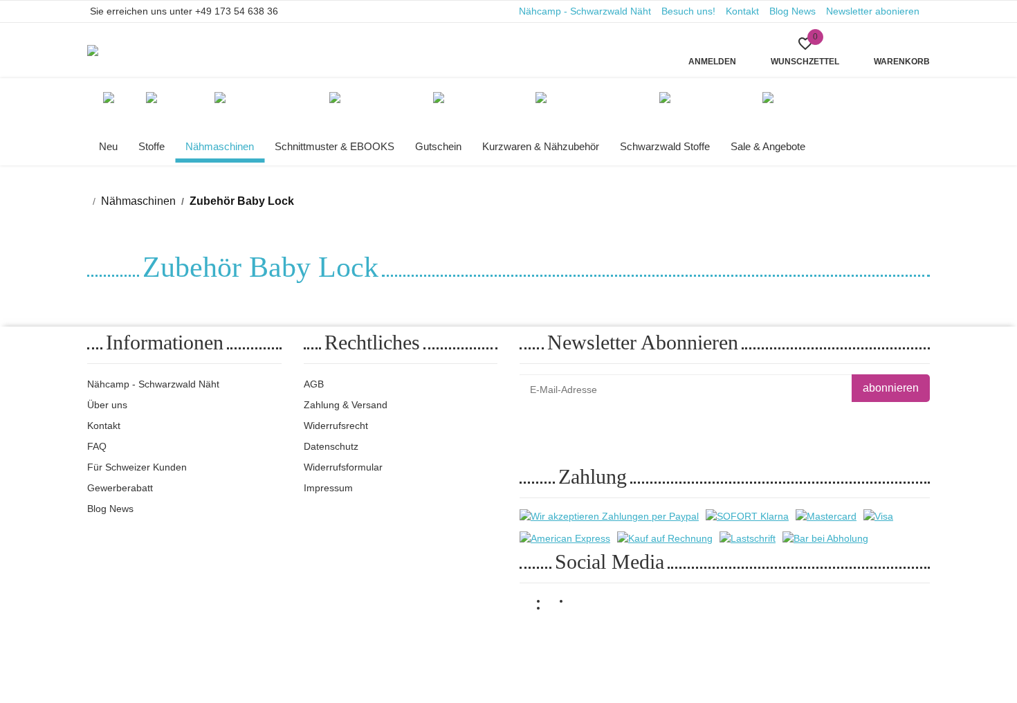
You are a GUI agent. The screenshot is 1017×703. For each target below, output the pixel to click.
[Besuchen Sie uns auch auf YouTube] (558, 608)
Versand (250, 641)
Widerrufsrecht (336, 425)
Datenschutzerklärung (691, 423)
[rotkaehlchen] (105, 50)
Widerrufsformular (343, 467)
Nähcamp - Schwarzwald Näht (585, 11)
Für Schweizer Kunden (137, 467)
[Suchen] (348, 41)
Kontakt (742, 11)
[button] (805, 50)
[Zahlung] (609, 516)
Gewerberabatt (120, 487)
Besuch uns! (688, 11)
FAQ (97, 446)
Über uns (107, 404)
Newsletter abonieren (872, 11)
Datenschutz (331, 446)
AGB (314, 384)
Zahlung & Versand (345, 404)
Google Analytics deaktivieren (748, 640)
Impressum (328, 487)
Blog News (792, 11)
